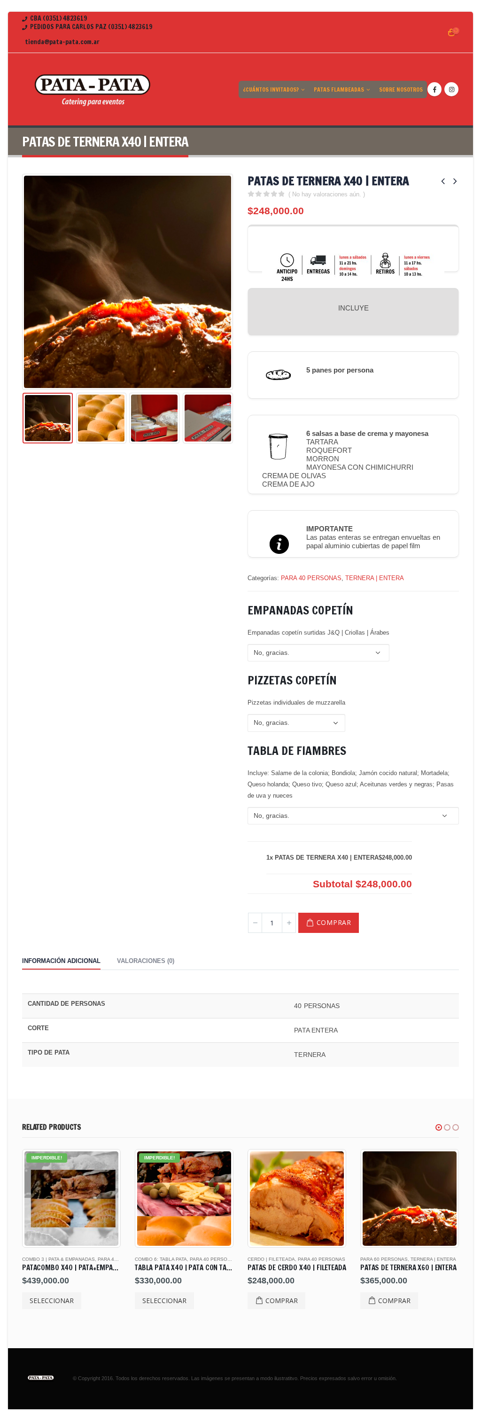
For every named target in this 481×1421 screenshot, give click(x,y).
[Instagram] (451, 89)
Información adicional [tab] (61, 960)
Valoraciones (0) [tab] (145, 960)
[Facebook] (434, 89)
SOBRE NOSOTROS (401, 89)
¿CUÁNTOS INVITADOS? (271, 89)
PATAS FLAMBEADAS (339, 89)
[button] (438, 1127)
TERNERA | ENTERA (374, 578)
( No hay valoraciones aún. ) (326, 194)
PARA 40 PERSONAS (311, 578)
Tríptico (422, 1259)
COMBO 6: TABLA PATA (48, 1259)
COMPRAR (334, 922)
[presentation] (24, 282)
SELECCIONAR (52, 1300)
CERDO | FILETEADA (158, 1259)
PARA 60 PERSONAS (271, 1259)
